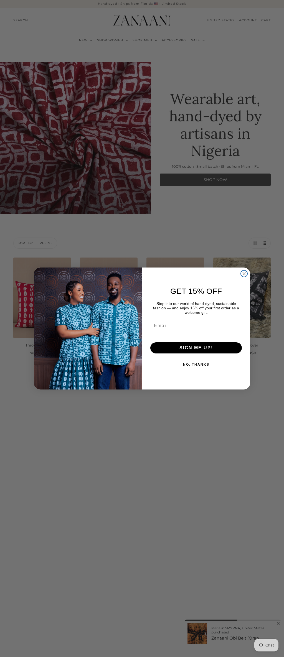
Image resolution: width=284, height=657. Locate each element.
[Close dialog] (244, 273)
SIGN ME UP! (196, 347)
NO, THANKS (196, 364)
